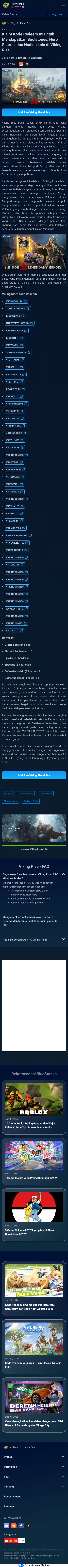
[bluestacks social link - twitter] (28, 1525)
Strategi (8, 793)
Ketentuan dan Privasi (14, 1556)
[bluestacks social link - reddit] (14, 1525)
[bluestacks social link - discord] (6, 1525)
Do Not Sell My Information (23, 1558)
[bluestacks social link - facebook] (21, 1525)
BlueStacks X (10, 801)
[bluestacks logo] (13, 5)
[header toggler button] (63, 5)
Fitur (6, 1476)
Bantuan (9, 1506)
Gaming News (25, 793)
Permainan (10, 1466)
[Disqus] (34, 1005)
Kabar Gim (25, 23)
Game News (45, 793)
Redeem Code (31, 801)
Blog (13, 23)
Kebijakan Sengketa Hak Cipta (38, 1556)
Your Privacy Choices (37, 1565)
